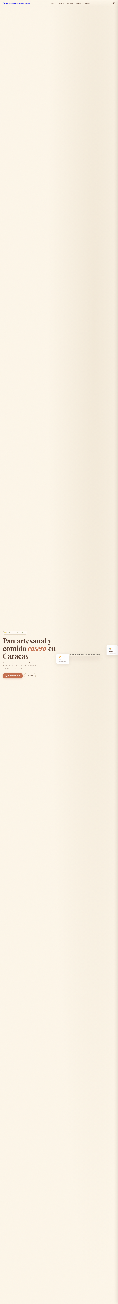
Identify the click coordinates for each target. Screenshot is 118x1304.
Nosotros (70, 3)
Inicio (52, 3)
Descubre (78, 3)
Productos (61, 3)
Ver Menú (30, 676)
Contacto (87, 3)
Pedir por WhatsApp (14, 676)
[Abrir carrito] (113, 3)
